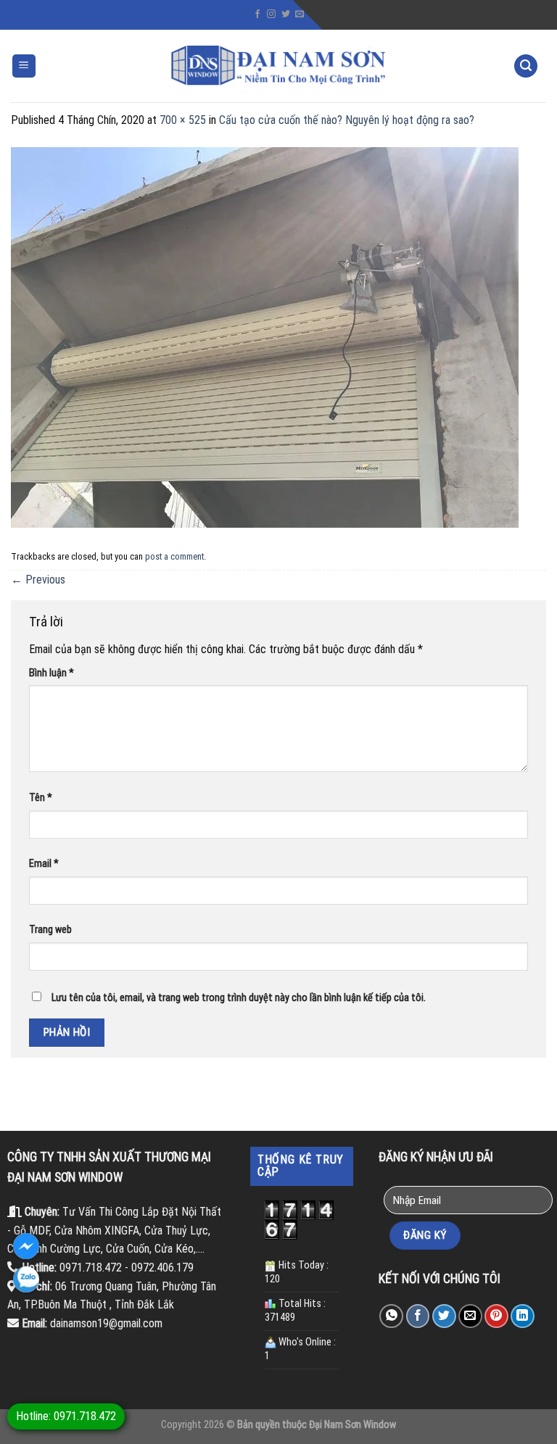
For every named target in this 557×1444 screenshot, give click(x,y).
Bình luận (51, 673)
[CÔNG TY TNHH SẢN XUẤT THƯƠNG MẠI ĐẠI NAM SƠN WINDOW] (278, 66)
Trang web (50, 930)
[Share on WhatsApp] (391, 1316)
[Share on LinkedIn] (523, 1316)
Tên (40, 798)
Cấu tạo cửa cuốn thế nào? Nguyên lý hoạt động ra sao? (346, 120)
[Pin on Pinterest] (496, 1316)
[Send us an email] (299, 14)
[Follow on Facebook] (257, 14)
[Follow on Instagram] (271, 14)
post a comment (174, 556)
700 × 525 (183, 120)
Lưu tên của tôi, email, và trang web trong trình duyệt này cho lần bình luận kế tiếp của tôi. (238, 998)
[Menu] (24, 66)
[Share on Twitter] (444, 1316)
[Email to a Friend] (470, 1316)
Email (44, 864)
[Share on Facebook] (418, 1316)
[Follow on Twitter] (285, 14)
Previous (38, 579)
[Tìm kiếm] (525, 66)
